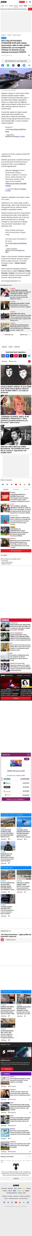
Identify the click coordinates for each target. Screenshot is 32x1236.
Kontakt (10, 1196)
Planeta (9, 35)
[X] (12, 355)
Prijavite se (8, 1069)
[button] (29, 55)
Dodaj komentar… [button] (11, 939)
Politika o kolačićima (25, 1196)
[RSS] (25, 484)
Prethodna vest (9, 334)
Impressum (16, 1196)
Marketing (4, 1196)
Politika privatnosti (13, 1198)
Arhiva (6, 1198)
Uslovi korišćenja (23, 1198)
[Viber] (3, 355)
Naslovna (3, 35)
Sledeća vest (23, 334)
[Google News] (29, 355)
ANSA (8, 281)
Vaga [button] (23, 1160)
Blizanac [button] (9, 1160)
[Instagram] (16, 355)
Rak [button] (13, 1160)
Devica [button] (19, 1160)
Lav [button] (16, 1160)
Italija (11, 346)
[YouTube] (20, 355)
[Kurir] (3, 2)
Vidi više (16, 1178)
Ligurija (4, 346)
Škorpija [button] (28, 1160)
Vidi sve (16, 698)
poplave (17, 346)
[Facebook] (7, 355)
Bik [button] (5, 1160)
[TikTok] (24, 355)
